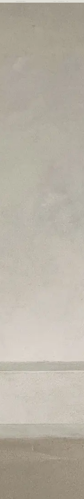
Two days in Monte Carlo (61, 1)
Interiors (55, 1)
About (67, 1)
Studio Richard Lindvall (21, 1)
